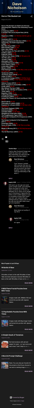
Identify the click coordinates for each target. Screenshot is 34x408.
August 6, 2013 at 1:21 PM (21, 160)
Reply (10, 178)
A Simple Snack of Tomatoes (12, 335)
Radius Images (21, 401)
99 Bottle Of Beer (7, 268)
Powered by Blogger (18, 397)
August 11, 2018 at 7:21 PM (22, 220)
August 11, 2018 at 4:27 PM (22, 207)
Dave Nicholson (17, 6)
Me (7, 141)
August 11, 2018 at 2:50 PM (23, 182)
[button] (31, 16)
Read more (29, 283)
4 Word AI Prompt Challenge (11, 356)
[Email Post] (6, 138)
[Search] (31, 3)
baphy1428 (12, 182)
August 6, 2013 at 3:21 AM (23, 148)
